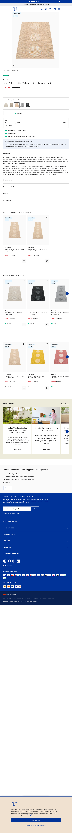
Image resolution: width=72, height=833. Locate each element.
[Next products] (67, 293)
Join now (7, 488)
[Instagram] (4, 561)
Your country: (7, 513)
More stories (65, 404)
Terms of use (26, 598)
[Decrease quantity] (4, 113)
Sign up (35, 509)
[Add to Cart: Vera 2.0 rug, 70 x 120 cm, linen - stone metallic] (24, 324)
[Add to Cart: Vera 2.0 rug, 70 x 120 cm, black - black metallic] (47, 324)
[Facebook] (9, 561)
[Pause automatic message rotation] (59, 1)
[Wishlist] (50, 9)
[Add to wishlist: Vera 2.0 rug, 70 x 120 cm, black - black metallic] (47, 280)
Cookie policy (43, 598)
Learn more (6, 482)
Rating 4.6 (40, 1)
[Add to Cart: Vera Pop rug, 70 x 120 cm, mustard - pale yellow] (47, 388)
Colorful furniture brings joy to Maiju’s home (46, 429)
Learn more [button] (8, 125)
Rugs (8, 70)
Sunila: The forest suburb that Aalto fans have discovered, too (17, 430)
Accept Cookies (36, 820)
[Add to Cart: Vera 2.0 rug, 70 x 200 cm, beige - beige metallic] (24, 261)
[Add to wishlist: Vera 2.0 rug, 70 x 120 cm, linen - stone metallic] (23, 280)
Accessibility (51, 598)
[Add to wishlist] (55, 15)
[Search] (42, 9)
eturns (14, 133)
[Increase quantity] (11, 113)
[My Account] (46, 9)
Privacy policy (35, 598)
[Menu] (59, 9)
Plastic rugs (15, 70)
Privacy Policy (30, 815)
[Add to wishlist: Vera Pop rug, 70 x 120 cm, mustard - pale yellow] (47, 344)
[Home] (4, 70)
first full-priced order (29, 136)
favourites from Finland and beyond (28, 146)
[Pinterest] (13, 561)
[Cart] (55, 9)
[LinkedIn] (18, 561)
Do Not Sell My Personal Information (12, 598)
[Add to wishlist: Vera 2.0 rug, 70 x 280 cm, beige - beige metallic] (47, 217)
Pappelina (6, 80)
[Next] (67, 431)
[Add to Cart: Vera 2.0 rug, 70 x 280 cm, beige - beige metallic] (47, 261)
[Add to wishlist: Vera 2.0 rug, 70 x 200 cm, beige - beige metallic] (23, 217)
